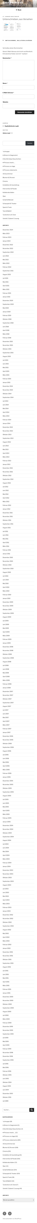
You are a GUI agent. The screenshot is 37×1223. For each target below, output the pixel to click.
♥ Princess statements (10, 170)
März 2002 (6, 941)
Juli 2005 (6, 799)
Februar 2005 (7, 818)
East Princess (13, 2)
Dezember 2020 (8, 300)
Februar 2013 (7, 461)
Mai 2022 (6, 259)
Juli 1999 (5, 1038)
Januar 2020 (7, 312)
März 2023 (6, 233)
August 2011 (7, 528)
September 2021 (8, 271)
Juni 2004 (6, 848)
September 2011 (8, 524)
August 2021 (7, 274)
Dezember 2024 (8, 230)
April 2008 (6, 676)
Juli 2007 (5, 710)
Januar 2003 (7, 911)
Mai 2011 (5, 539)
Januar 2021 (6, 297)
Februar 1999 (7, 1049)
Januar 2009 (7, 643)
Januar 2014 (6, 423)
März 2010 (6, 591)
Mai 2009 (6, 628)
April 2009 (6, 632)
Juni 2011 (5, 535)
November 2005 (8, 784)
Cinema (5, 181)
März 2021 (6, 289)
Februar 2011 (7, 550)
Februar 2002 (7, 944)
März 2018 (6, 334)
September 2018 (8, 323)
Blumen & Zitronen (9, 177)
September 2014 (8, 397)
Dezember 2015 (8, 341)
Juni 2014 (6, 405)
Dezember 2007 (8, 691)
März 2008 (6, 680)
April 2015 (6, 371)
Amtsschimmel (10, 40)
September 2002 (8, 926)
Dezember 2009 (8, 602)
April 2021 (6, 286)
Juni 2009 (6, 624)
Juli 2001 (5, 971)
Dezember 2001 (8, 952)
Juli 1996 (5, 1064)
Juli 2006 (6, 755)
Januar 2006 (7, 777)
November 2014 (8, 390)
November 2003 (8, 874)
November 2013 (8, 431)
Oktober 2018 (7, 319)
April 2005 (6, 810)
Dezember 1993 (8, 1093)
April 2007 (6, 721)
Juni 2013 (6, 446)
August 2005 (7, 796)
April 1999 (6, 1045)
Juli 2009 (6, 621)
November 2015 (8, 345)
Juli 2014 (5, 401)
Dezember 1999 (8, 1026)
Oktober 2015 (7, 349)
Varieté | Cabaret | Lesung (11, 218)
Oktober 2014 (7, 393)
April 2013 (6, 453)
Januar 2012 (6, 509)
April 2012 (6, 498)
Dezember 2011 (8, 513)
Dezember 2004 (8, 825)
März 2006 (6, 770)
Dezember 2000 (8, 997)
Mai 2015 (6, 367)
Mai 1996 (6, 1067)
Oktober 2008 (7, 654)
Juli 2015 (5, 360)
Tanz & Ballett (7, 211)
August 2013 (7, 442)
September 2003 (8, 881)
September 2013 (8, 438)
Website (5, 102)
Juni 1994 (6, 1090)
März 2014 (6, 416)
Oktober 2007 (7, 699)
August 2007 (7, 706)
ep (18, 16)
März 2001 (6, 985)
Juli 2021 (5, 278)
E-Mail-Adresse (8, 93)
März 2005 (6, 814)
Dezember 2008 (8, 647)
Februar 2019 (7, 315)
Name (5, 83)
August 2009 (7, 617)
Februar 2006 (7, 773)
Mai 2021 (5, 282)
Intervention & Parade (10, 189)
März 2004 (6, 859)
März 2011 (6, 546)
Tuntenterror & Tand (9, 215)
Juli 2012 (5, 487)
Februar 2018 (7, 338)
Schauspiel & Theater (9, 203)
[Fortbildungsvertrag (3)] (19, 31)
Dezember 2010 (8, 557)
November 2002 (8, 918)
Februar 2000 (7, 1023)
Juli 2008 (6, 665)
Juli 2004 (6, 844)
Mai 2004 (6, 851)
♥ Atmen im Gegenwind (10, 155)
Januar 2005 (7, 822)
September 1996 (8, 1060)
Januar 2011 (6, 554)
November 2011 (8, 516)
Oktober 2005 (7, 788)
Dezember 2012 (8, 468)
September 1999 (8, 1034)
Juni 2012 (6, 490)
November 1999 (8, 1030)
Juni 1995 (6, 1078)
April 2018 (6, 330)
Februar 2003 (7, 907)
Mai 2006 (6, 762)
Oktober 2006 (7, 743)
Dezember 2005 (8, 781)
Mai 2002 (6, 933)
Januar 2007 (7, 732)
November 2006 (8, 740)
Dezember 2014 (8, 386)
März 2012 (6, 501)
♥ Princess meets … (9, 162)
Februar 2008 (7, 684)
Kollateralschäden (24, 40)
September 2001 (8, 963)
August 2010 (7, 572)
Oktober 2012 (7, 475)
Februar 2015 (7, 379)
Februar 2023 (7, 237)
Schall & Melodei (8, 200)
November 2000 (8, 1000)
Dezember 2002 (8, 915)
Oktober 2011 (7, 520)
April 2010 (6, 587)
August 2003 (7, 885)
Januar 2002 (7, 948)
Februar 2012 (7, 505)
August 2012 (7, 483)
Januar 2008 (7, 688)
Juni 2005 (6, 803)
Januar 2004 (7, 866)
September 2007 (8, 703)
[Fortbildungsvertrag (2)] (12, 31)
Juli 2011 (5, 531)
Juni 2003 (6, 892)
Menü (19, 10)
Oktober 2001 (7, 959)
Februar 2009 (7, 639)
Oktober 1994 (7, 1082)
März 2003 (6, 904)
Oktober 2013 (7, 434)
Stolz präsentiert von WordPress (12, 1218)
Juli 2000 (6, 1015)
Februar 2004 (7, 863)
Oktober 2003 (7, 877)
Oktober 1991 (7, 1097)
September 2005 (8, 792)
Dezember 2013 (8, 427)
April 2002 (6, 937)
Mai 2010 (6, 583)
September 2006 (8, 747)
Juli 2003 (6, 889)
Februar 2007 (7, 729)
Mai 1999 (6, 1041)
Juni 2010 (6, 580)
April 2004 (6, 855)
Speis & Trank (7, 207)
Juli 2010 (5, 576)
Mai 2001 (6, 978)
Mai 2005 (6, 807)
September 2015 (8, 353)
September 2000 (8, 1008)
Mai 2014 (6, 408)
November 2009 (8, 606)
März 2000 (6, 1019)
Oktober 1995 (7, 1075)
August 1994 (7, 1086)
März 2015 (6, 375)
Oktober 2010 (7, 565)
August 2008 (7, 662)
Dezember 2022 (8, 245)
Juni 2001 (6, 974)
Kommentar (7, 58)
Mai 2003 (6, 896)
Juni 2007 (6, 714)
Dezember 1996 (8, 1056)
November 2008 (8, 650)
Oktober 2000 (7, 1004)
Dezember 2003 (8, 870)
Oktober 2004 (7, 833)
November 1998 (8, 1052)
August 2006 (7, 751)
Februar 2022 (7, 267)
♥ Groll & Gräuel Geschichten (12, 159)
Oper (4, 196)
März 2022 (6, 263)
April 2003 (6, 900)
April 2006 (6, 766)
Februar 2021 (7, 293)
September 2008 (8, 658)
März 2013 (6, 457)
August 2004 (7, 840)
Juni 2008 (6, 669)
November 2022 (8, 248)
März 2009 (6, 635)
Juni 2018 (6, 326)
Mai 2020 (6, 308)
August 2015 (7, 356)
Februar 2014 (7, 420)
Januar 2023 (7, 241)
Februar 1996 (7, 1071)
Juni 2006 (6, 758)
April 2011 (6, 542)
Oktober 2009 (7, 609)
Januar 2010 (6, 598)
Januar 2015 (6, 382)
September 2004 (8, 837)
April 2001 (6, 982)
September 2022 (8, 252)
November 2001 (8, 956)
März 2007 (6, 725)
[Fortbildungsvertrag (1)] (6, 31)
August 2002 (7, 930)
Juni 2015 (6, 364)
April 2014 (6, 412)
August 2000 (7, 1011)
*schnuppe (6, 151)
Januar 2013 (6, 464)
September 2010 (8, 568)
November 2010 (8, 561)
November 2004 (8, 829)
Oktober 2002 (7, 922)
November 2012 (8, 472)
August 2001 (7, 967)
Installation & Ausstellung (11, 185)
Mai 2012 (5, 494)
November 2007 (8, 695)
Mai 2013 (6, 449)
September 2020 (8, 304)
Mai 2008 (6, 673)
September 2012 (8, 479)
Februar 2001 (7, 989)
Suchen (29, 143)
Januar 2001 (6, 993)
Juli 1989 (5, 1101)
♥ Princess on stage (9, 166)
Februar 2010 (7, 595)
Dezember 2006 (8, 736)
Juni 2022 (6, 256)
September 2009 (8, 613)
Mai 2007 (6, 717)
